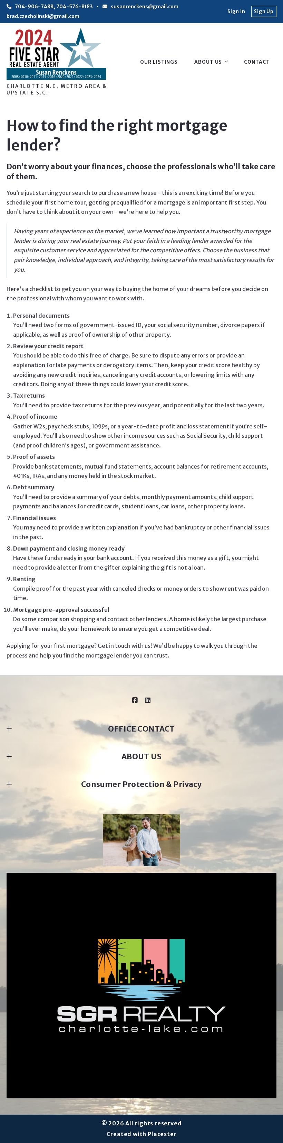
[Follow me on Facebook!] (135, 700)
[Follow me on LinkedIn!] (148, 700)
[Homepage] (56, 54)
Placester (162, 1134)
